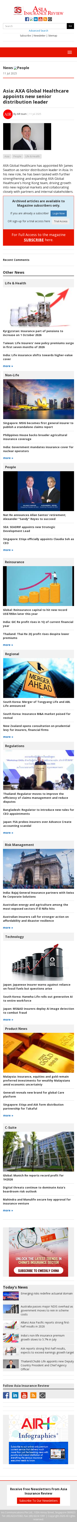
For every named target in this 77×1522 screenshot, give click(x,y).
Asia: (8, 90)
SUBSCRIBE (34, 239)
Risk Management (19, 845)
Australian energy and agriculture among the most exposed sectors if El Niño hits (35, 906)
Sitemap (52, 35)
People (23, 67)
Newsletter (40, 35)
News (8, 67)
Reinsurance (14, 562)
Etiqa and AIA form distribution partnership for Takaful (33, 1106)
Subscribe (25, 35)
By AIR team (20, 114)
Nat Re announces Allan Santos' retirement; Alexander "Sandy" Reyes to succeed (34, 517)
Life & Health (32, 156)
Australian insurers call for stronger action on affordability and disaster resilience (36, 919)
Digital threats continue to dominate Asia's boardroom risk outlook (34, 1189)
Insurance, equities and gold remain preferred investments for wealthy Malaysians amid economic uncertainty (36, 1080)
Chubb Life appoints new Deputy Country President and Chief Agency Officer (47, 1365)
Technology (14, 937)
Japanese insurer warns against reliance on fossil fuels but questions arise (36, 986)
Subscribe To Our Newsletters (38, 1500)
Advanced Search (38, 30)
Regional (12, 654)
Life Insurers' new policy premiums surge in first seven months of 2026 (38, 345)
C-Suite (11, 1127)
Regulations (14, 746)
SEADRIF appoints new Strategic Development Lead (29, 529)
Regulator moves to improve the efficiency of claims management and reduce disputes (35, 798)
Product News (16, 1029)
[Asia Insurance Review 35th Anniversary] (38, 10)
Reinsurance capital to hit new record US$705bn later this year (35, 612)
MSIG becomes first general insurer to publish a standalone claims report (38, 425)
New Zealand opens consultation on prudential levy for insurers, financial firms (36, 728)
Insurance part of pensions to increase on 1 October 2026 (33, 333)
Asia (7, 156)
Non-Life (12, 375)
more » (8, 366)
